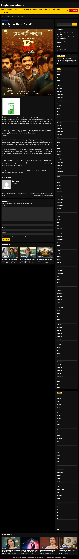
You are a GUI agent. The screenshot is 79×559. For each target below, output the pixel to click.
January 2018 (59, 364)
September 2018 (60, 342)
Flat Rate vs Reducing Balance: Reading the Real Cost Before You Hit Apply (29, 550)
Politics (58, 492)
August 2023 (59, 174)
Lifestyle (58, 478)
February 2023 (59, 191)
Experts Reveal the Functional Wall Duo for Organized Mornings (67, 550)
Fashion (58, 441)
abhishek (4, 553)
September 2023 (60, 171)
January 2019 (59, 330)
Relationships (59, 495)
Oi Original (58, 486)
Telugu (58, 515)
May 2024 (58, 148)
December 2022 (60, 196)
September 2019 (60, 307)
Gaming (58, 452)
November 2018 (59, 336)
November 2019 (59, 302)
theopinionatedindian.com (12, 5)
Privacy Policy (5, 12)
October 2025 (59, 100)
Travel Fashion (59, 523)
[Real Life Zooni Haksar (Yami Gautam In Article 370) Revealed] (28, 252)
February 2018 (59, 362)
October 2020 (59, 270)
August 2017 (59, 379)
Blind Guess (59, 412)
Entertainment (10, 9)
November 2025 (60, 97)
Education (58, 435)
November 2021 (59, 233)
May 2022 (58, 216)
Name (4, 223)
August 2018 (59, 344)
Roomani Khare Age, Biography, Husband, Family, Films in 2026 (11, 550)
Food (57, 449)
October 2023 (59, 168)
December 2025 (60, 94)
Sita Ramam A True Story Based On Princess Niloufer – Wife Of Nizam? (9, 260)
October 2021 (59, 236)
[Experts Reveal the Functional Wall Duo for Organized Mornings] (68, 543)
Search (58, 21)
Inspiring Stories (60, 472)
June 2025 (58, 111)
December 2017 (59, 367)
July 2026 (58, 74)
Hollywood (58, 467)
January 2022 (59, 228)
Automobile (59, 398)
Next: (41, 193)
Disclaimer (59, 9)
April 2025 (58, 117)
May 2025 (58, 114)
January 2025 (59, 125)
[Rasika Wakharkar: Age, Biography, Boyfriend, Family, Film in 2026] (49, 543)
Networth (35, 9)
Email (3, 227)
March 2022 (59, 222)
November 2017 (59, 370)
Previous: (14, 193)
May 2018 (58, 353)
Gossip (58, 458)
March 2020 (59, 290)
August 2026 (59, 71)
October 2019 (59, 305)
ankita (23, 553)
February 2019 (59, 327)
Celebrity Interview (60, 427)
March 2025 (59, 120)
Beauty (58, 401)
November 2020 (60, 268)
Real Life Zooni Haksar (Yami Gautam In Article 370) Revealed (27, 260)
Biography (58, 407)
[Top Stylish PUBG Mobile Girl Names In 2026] (45, 252)
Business (58, 424)
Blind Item (58, 415)
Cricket (45, 9)
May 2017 (58, 387)
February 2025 (59, 123)
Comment (4, 205)
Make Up (58, 481)
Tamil (57, 509)
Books (58, 421)
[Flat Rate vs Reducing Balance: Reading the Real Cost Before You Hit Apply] (30, 543)
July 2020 (58, 279)
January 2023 (59, 194)
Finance (40, 9)
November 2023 (60, 165)
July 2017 (58, 381)
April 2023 (58, 185)
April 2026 (59, 83)
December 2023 (60, 162)
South (58, 501)
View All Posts (16, 186)
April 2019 (58, 322)
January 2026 (59, 91)
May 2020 (58, 285)
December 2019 (59, 299)
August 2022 (59, 208)
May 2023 (58, 182)
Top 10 (23, 9)
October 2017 (59, 373)
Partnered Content (60, 489)
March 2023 (59, 188)
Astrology (58, 395)
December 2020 (60, 265)
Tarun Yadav (5, 26)
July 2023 (58, 177)
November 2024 (60, 131)
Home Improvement (60, 469)
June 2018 (58, 350)
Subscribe (75, 10)
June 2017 (58, 384)
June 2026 (58, 77)
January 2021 (59, 262)
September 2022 (60, 205)
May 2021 (58, 251)
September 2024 (60, 137)
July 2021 (58, 245)
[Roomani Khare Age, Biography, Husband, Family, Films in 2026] (11, 543)
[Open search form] (67, 11)
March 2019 (59, 325)
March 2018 (59, 359)
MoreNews (57, 557)
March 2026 (59, 85)
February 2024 (59, 157)
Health (58, 461)
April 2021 (58, 253)
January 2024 (59, 159)
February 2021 (59, 259)
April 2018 (58, 356)
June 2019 (58, 316)
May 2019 (58, 319)
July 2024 (58, 142)
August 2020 (59, 276)
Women (58, 529)
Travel (53, 9)
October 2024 (59, 134)
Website (4, 232)
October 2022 (59, 202)
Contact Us (3, 9)
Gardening (58, 455)
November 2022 (60, 199)
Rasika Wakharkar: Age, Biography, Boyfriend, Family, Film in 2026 (47, 550)
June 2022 (58, 214)
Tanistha (21, 262)
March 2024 (59, 154)
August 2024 (59, 140)
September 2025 (60, 103)
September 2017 (60, 376)
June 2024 (58, 145)
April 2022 (58, 219)
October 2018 (59, 339)
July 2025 (58, 108)
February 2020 (59, 293)
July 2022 (58, 211)
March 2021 (59, 256)
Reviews (58, 498)
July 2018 (58, 347)
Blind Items (28, 9)
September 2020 (60, 273)
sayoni (4, 262)
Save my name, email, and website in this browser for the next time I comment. (21, 236)
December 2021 (59, 231)
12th (25, 171)
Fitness (58, 447)
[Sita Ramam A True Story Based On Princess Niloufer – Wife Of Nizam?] (10, 252)
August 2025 (59, 105)
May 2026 (58, 80)
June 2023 (58, 179)
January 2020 (59, 296)
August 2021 (59, 242)
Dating (58, 432)
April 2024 (58, 151)
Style (57, 506)
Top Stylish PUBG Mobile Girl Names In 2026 (44, 260)
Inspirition (58, 475)
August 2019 (59, 310)
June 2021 (58, 248)
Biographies (17, 9)
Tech (49, 9)
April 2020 (59, 288)
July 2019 (58, 313)
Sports (58, 504)
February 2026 (59, 88)
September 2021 (60, 239)
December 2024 (60, 128)
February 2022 (59, 225)
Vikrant (6, 118)
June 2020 (58, 282)
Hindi (58, 464)
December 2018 (59, 333)
